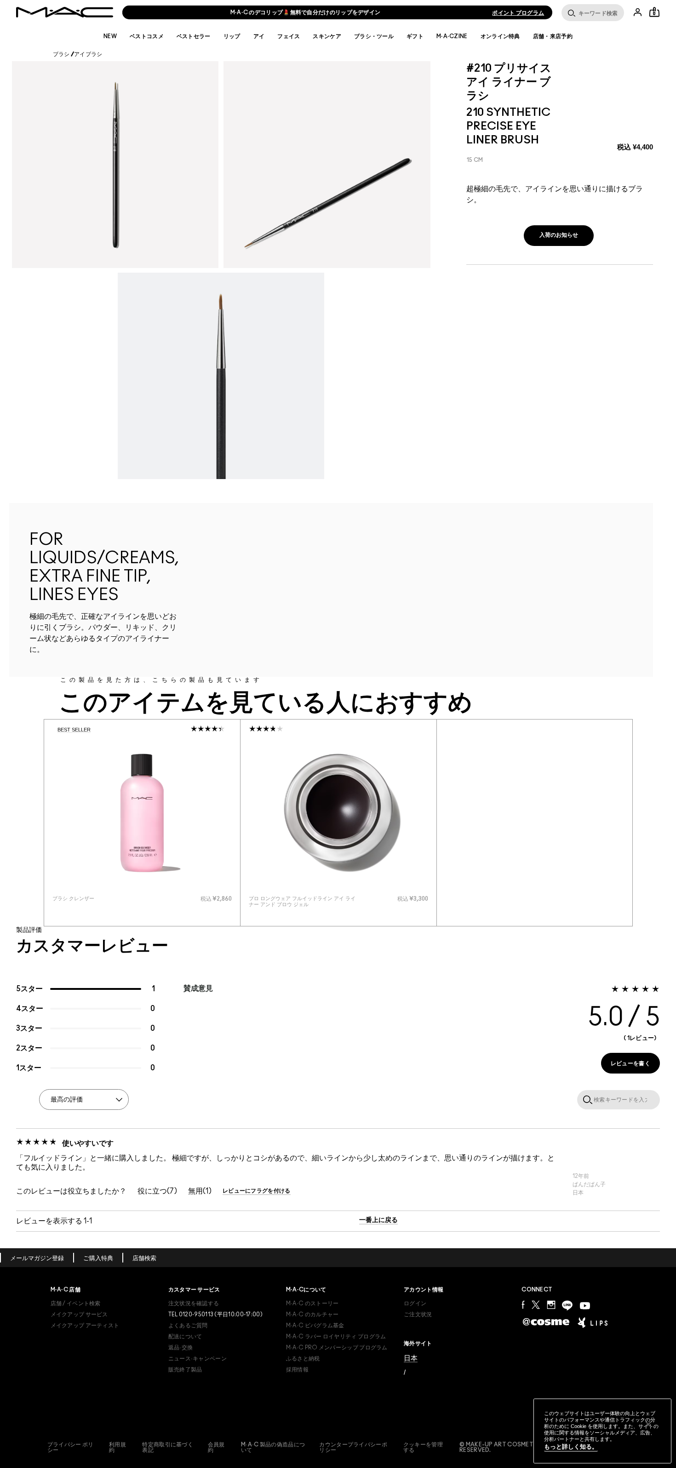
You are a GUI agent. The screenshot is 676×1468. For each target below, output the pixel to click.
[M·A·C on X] (536, 1304)
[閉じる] (648, 1424)
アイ (259, 36)
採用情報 (297, 1369)
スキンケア (327, 36)
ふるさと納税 (303, 1358)
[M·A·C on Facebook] (523, 1304)
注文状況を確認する (193, 1303)
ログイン (415, 1303)
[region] (602, 1431)
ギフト (415, 36)
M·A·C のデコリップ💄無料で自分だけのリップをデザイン (305, 12)
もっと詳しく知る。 (571, 1446)
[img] (142, 812)
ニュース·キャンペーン (197, 1358)
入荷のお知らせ (558, 235)
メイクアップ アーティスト (85, 1325)
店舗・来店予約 (553, 36)
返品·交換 (180, 1347)
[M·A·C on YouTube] (584, 1305)
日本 (411, 1358)
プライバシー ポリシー (70, 1447)
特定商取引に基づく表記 (167, 1447)
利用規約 (117, 1447)
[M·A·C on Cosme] (546, 1321)
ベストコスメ (147, 36)
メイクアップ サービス (79, 1314)
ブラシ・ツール (374, 36)
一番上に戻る (378, 1220)
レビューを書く (630, 1063)
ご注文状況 (418, 1314)
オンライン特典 (500, 36)
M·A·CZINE (452, 36)
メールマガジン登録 (37, 1259)
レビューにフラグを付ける (257, 1191)
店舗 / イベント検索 (76, 1303)
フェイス (288, 36)
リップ (232, 36)
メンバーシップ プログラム (337, 1347)
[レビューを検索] (586, 1099)
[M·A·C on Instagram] (551, 1304)
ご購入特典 (98, 1259)
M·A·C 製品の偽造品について (273, 1447)
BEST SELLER (74, 729)
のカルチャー (312, 1314)
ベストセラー (194, 36)
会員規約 (216, 1447)
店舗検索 (144, 1259)
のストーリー (312, 1303)
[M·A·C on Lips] (592, 1322)
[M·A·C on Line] (567, 1305)
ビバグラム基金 (315, 1325)
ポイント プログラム (518, 13)
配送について (185, 1336)
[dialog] (106, 899)
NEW (110, 36)
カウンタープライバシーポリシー (353, 1447)
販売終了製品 (185, 1369)
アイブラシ (88, 54)
